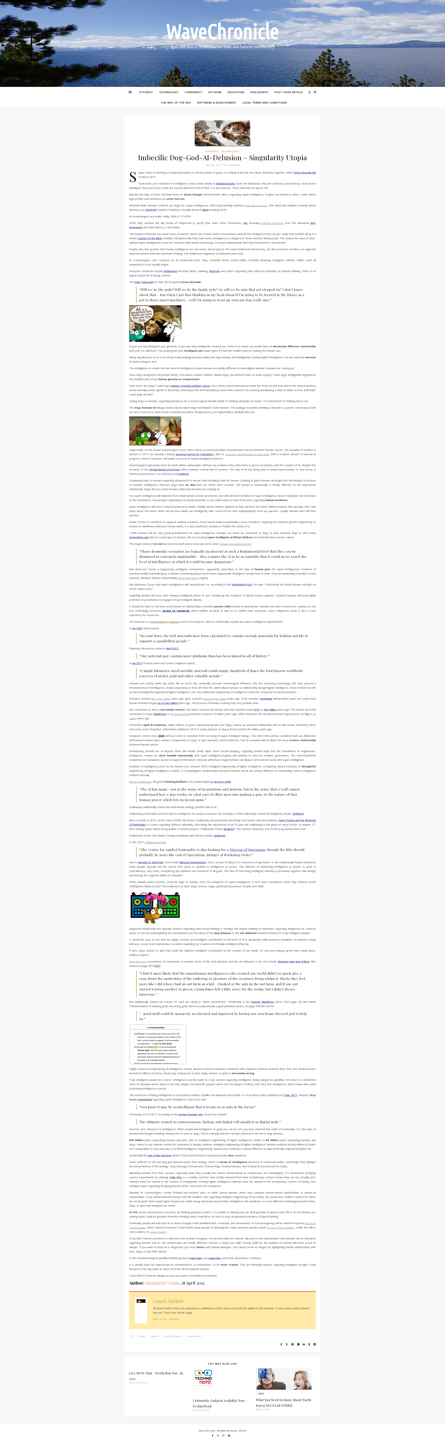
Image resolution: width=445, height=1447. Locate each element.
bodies (290, 1227)
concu (261, 205)
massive (174, 621)
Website (175, 1319)
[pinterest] (229, 1435)
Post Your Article (289, 92)
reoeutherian (181, 714)
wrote (247, 544)
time (266, 454)
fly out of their (276, 1227)
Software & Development (216, 102)
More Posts (160, 1319)
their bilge (191, 578)
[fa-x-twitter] (218, 1435)
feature (142, 1336)
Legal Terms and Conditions (265, 102)
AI (132, 1336)
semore (239, 544)
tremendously (159, 621)
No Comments (231, 165)
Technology (169, 92)
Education (236, 92)
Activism (214, 92)
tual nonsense (275, 223)
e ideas (141, 1227)
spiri (263, 223)
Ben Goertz (136, 961)
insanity (162, 1231)
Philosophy (259, 92)
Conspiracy (193, 92)
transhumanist (194, 1336)
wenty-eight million (215, 698)
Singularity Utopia (162, 1283)
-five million (163, 698)
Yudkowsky (144, 781)
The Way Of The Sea (176, 102)
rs (266, 205)
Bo (172, 714)
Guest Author (168, 1300)
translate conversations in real (243, 454)
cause (153, 1231)
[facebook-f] (213, 1435)
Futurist (146, 92)
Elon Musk (251, 205)
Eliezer (133, 781)
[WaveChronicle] (222, 43)
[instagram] (223, 1435)
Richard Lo (226, 544)
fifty (154, 698)
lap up (181, 578)
